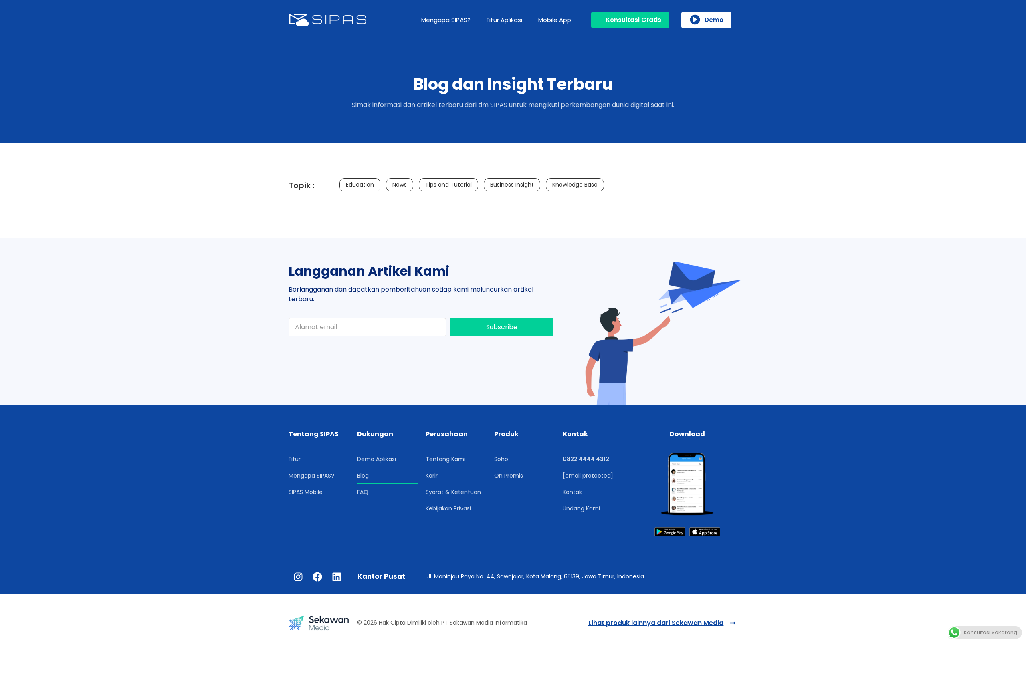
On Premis (508, 475)
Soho (501, 459)
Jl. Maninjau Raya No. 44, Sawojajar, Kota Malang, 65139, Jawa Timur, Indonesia (535, 576)
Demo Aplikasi (376, 459)
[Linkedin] (336, 576)
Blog (363, 475)
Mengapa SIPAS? (446, 20)
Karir (432, 475)
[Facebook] (317, 576)
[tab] (359, 184)
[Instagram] (298, 576)
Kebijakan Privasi (448, 508)
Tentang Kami (445, 459)
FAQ (362, 492)
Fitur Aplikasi (504, 20)
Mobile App (554, 20)
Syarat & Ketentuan (453, 492)
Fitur (295, 459)
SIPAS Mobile (306, 492)
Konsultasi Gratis (633, 20)
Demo (714, 20)
